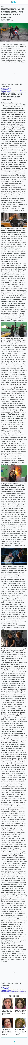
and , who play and (13, 90)
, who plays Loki (6, 91)
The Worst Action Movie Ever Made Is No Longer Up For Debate (20, 1032)
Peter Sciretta (6, 19)
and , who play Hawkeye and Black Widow (13, 92)
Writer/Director (6, 88)
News (2, 6)
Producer (4, 89)
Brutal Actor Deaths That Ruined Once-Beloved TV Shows (20, 1011)
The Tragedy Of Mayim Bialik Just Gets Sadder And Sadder (7, 1012)
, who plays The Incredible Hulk (8, 90)
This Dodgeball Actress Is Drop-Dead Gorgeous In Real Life (7, 1032)
